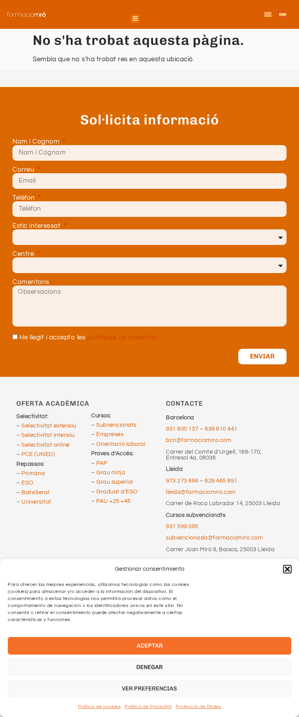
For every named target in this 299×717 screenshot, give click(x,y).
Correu (24, 170)
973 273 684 (183, 481)
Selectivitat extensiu (48, 426)
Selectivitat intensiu (48, 435)
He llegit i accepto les (89, 337)
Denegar (149, 667)
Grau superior (115, 482)
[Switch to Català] (267, 14)
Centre (24, 254)
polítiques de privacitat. (123, 337)
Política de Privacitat (148, 706)
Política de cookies (99, 706)
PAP (101, 463)
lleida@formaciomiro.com (201, 492)
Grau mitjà (110, 473)
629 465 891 (221, 481)
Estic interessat (37, 226)
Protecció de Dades (198, 706)
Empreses (109, 434)
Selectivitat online (45, 445)
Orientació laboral (120, 444)
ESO (27, 483)
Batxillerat (35, 492)
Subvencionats (116, 425)
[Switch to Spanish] (282, 14)
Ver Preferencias (149, 688)
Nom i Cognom (37, 141)
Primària (33, 473)
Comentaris (30, 282)
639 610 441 (221, 429)
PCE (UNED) (38, 454)
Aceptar (150, 645)
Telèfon (24, 198)
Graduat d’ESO (117, 492)
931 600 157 (182, 429)
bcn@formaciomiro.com (198, 440)
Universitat (36, 502)
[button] (287, 569)
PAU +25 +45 (113, 501)
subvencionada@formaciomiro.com (216, 538)
